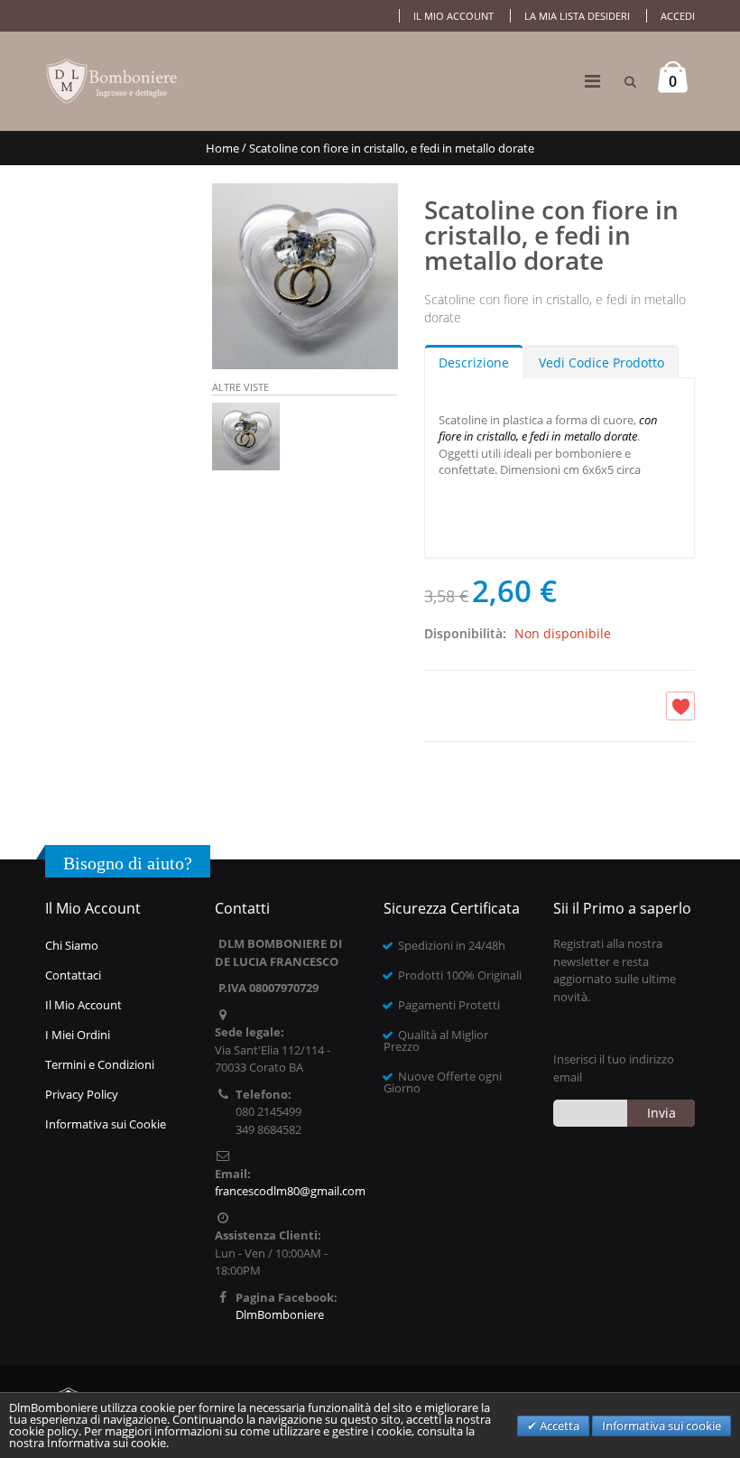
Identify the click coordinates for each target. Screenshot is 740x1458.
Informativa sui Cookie (105, 1124)
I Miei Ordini (77, 1034)
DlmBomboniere (280, 1314)
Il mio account (453, 16)
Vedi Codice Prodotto (601, 362)
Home (222, 148)
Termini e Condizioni (99, 1064)
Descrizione (474, 362)
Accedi (678, 16)
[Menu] (592, 81)
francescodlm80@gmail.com (290, 1191)
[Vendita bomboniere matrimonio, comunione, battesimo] (112, 81)
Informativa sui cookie (661, 1425)
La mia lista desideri (577, 16)
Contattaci (73, 975)
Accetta (558, 1425)
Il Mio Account (83, 1005)
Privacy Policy (81, 1094)
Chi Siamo (71, 945)
